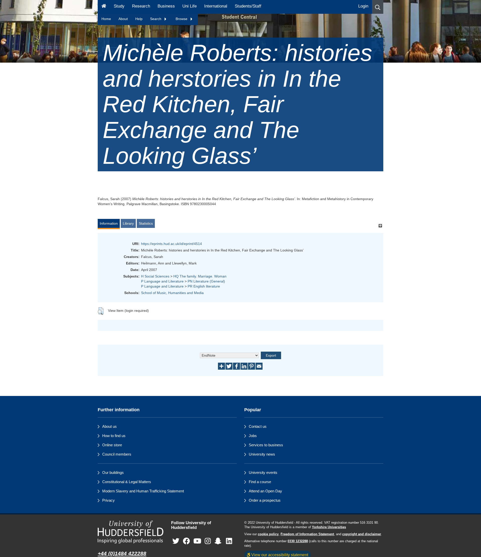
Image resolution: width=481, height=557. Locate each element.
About (123, 19)
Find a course (260, 482)
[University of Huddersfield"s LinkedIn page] (229, 541)
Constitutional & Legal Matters (126, 482)
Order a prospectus (265, 500)
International (215, 6)
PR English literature (204, 286)
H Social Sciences (155, 276)
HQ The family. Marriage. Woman (199, 276)
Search (156, 19)
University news (262, 454)
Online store (112, 445)
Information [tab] (109, 223)
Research (141, 6)
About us (109, 426)
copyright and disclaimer (361, 534)
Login (363, 6)
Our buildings (113, 472)
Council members (116, 454)
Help (139, 19)
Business (166, 6)
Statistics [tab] (146, 223)
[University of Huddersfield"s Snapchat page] (218, 541)
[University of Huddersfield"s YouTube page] (197, 541)
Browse (182, 19)
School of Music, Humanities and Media (172, 293)
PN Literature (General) (206, 281)
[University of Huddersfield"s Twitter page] (175, 541)
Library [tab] (128, 223)
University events (263, 472)
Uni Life (189, 6)
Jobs (253, 436)
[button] (377, 7)
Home (106, 19)
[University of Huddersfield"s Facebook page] (186, 541)
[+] (380, 226)
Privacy (108, 500)
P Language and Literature (162, 281)
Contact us (258, 426)
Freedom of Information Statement (307, 534)
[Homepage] (104, 7)
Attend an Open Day (265, 491)
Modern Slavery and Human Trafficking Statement (143, 491)
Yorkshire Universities (329, 527)
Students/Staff (248, 6)
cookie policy (268, 534)
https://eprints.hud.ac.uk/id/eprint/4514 (171, 244)
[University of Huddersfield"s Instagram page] (208, 541)
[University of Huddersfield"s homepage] (131, 532)
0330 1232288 (298, 541)
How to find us (114, 436)
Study (119, 6)
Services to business (266, 445)
